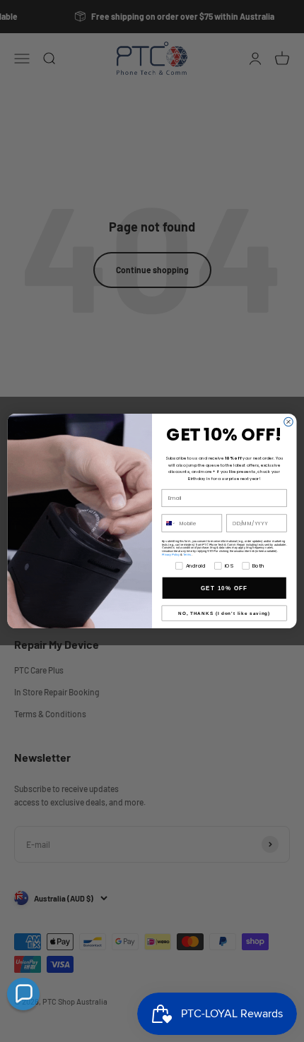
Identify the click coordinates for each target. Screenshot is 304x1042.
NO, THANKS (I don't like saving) (224, 613)
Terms (187, 554)
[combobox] (168, 523)
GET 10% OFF (224, 588)
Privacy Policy (171, 554)
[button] (23, 994)
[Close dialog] (288, 421)
